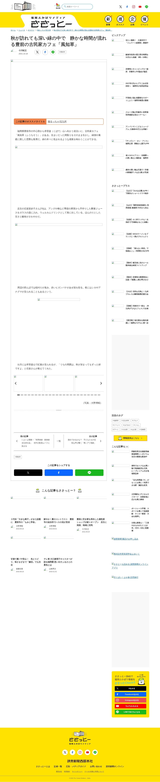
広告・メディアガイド (76, 766)
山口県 (134, 429)
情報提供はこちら (131, 438)
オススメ (31, 30)
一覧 (59, 441)
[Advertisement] (59, 417)
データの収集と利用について (94, 771)
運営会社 (59, 771)
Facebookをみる (132, 694)
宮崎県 (143, 429)
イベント (117, 425)
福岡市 (116, 420)
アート (116, 429)
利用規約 (67, 771)
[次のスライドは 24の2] (101, 383)
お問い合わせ (96, 766)
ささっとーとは (43, 766)
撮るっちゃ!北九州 (44, 30)
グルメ (135, 420)
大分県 (125, 429)
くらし (137, 425)
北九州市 (126, 420)
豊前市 (62, 52)
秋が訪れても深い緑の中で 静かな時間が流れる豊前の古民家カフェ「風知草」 (83, 30)
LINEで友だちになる (132, 712)
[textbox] (77, 7)
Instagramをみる (132, 700)
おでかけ (127, 425)
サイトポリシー (77, 771)
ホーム (13, 30)
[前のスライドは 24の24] (16, 383)
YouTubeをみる (132, 706)
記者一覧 (58, 766)
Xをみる (132, 688)
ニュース (21, 30)
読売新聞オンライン (115, 766)
